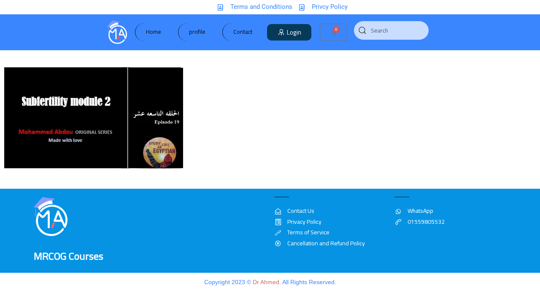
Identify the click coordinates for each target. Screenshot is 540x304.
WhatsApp (420, 210)
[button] (289, 32)
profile (197, 31)
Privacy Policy (304, 221)
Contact (242, 31)
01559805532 (426, 221)
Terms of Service (308, 232)
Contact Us (300, 210)
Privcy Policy (330, 7)
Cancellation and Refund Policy (326, 243)
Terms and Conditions (261, 7)
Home (153, 31)
